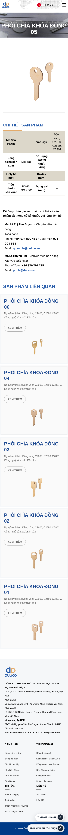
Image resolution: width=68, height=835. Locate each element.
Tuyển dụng (10, 800)
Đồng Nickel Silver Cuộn (48, 758)
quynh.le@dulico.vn (26, 248)
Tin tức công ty (12, 794)
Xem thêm (15, 328)
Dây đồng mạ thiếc (45, 770)
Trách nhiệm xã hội (14, 811)
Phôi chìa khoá (12, 775)
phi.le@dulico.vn (24, 270)
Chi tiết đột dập (12, 764)
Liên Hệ (40, 800)
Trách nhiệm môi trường (16, 806)
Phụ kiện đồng (12, 770)
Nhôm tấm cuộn (44, 781)
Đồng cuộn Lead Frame (47, 764)
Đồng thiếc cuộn (44, 753)
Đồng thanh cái (43, 775)
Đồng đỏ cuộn (11, 758)
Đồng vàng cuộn (13, 753)
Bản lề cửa (10, 781)
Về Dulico (41, 794)
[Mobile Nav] (64, 5)
